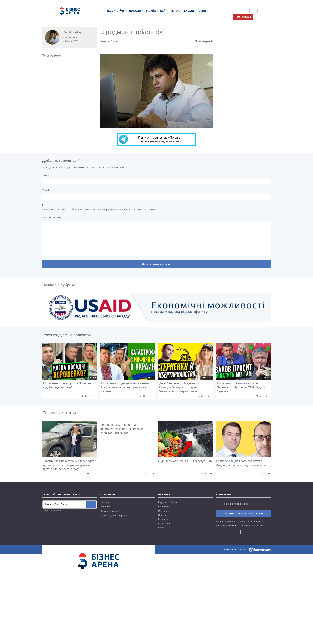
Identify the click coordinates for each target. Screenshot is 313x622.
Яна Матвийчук (73, 32)
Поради (188, 10)
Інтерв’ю (174, 10)
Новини (202, 10)
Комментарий (51, 217)
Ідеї (162, 10)
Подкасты (164, 523)
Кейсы (162, 515)
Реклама (105, 506)
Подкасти (136, 10)
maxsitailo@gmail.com (235, 503)
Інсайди (152, 10)
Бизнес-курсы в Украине (114, 515)
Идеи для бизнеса (169, 502)
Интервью (164, 510)
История (105, 502)
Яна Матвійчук (115, 10)
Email (46, 190)
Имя (45, 175)
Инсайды (163, 506)
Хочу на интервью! (111, 510)
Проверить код (243, 17)
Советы (162, 527)
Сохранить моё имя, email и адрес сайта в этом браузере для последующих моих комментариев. (99, 209)
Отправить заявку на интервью (243, 513)
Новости (163, 519)
